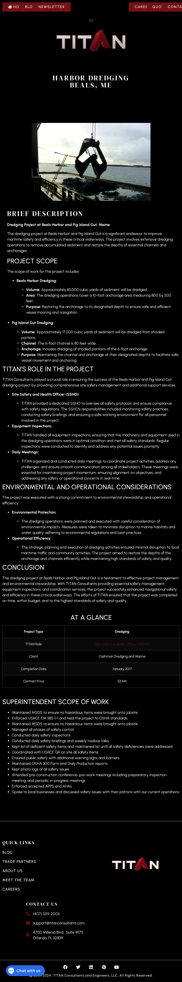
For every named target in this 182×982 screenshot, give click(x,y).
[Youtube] (116, 967)
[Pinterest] (104, 967)
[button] (91, 20)
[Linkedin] (91, 967)
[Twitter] (78, 967)
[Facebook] (65, 967)
